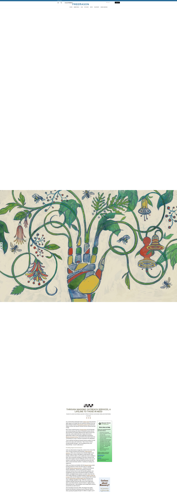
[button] (86, 418)
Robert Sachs (86, 421)
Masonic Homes (88, 465)
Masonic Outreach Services (72, 437)
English (108, 2)
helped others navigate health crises (78, 478)
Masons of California (60, 0)
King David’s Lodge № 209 (84, 424)
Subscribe (117, 2)
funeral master (83, 429)
